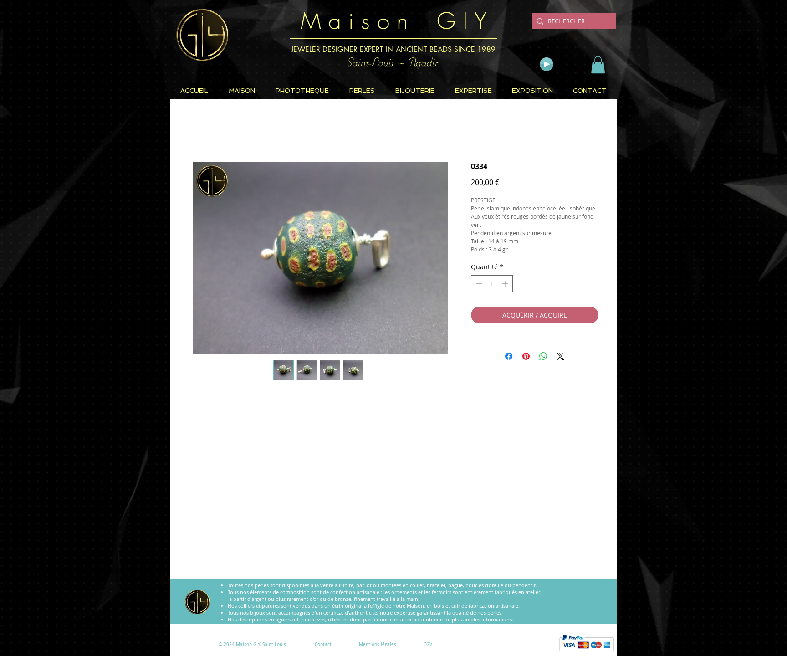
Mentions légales (377, 644)
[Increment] (505, 284)
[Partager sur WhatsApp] (543, 356)
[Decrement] (478, 284)
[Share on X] (560, 356)
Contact (323, 644)
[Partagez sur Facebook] (508, 356)
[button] (598, 64)
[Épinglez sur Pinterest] (526, 356)
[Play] (546, 64)
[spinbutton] (492, 284)
